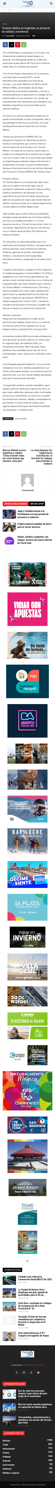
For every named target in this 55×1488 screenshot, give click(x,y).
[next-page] (8, 550)
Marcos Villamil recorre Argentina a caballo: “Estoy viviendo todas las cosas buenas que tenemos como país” (14, 455)
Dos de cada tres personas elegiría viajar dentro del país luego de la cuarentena (32, 1393)
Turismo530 (9, 36)
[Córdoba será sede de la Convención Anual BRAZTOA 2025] (9, 1280)
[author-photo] (27, 486)
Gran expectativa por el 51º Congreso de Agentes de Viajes (33, 1334)
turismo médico (21, 419)
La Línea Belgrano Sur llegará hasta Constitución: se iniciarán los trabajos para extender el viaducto (41, 457)
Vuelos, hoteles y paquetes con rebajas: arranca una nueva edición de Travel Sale (34, 539)
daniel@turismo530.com (33, 1365)
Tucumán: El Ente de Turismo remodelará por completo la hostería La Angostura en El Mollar (32, 1320)
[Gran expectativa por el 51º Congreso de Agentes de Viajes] (9, 1336)
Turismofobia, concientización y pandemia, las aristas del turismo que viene (34, 1420)
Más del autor (36, 504)
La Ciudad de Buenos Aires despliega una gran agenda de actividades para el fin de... (33, 1292)
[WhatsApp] (23, 44)
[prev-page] (4, 550)
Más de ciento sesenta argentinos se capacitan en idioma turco (35, 1405)
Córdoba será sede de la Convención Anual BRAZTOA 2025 (35, 1278)
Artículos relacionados (15, 504)
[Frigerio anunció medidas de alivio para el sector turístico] (9, 527)
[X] (11, 44)
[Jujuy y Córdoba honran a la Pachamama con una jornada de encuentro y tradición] (9, 514)
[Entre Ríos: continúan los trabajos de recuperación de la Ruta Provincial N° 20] (9, 1306)
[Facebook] (5, 44)
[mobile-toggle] (4, 3)
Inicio (3, 10)
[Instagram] (24, 1372)
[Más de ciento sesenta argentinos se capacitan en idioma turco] (9, 1407)
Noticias (11, 10)
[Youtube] (38, 1372)
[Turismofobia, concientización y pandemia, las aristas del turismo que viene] (9, 1420)
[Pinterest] (17, 44)
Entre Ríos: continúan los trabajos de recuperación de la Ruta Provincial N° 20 (35, 1306)
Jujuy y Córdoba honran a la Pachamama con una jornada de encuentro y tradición (32, 514)
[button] (51, 3)
